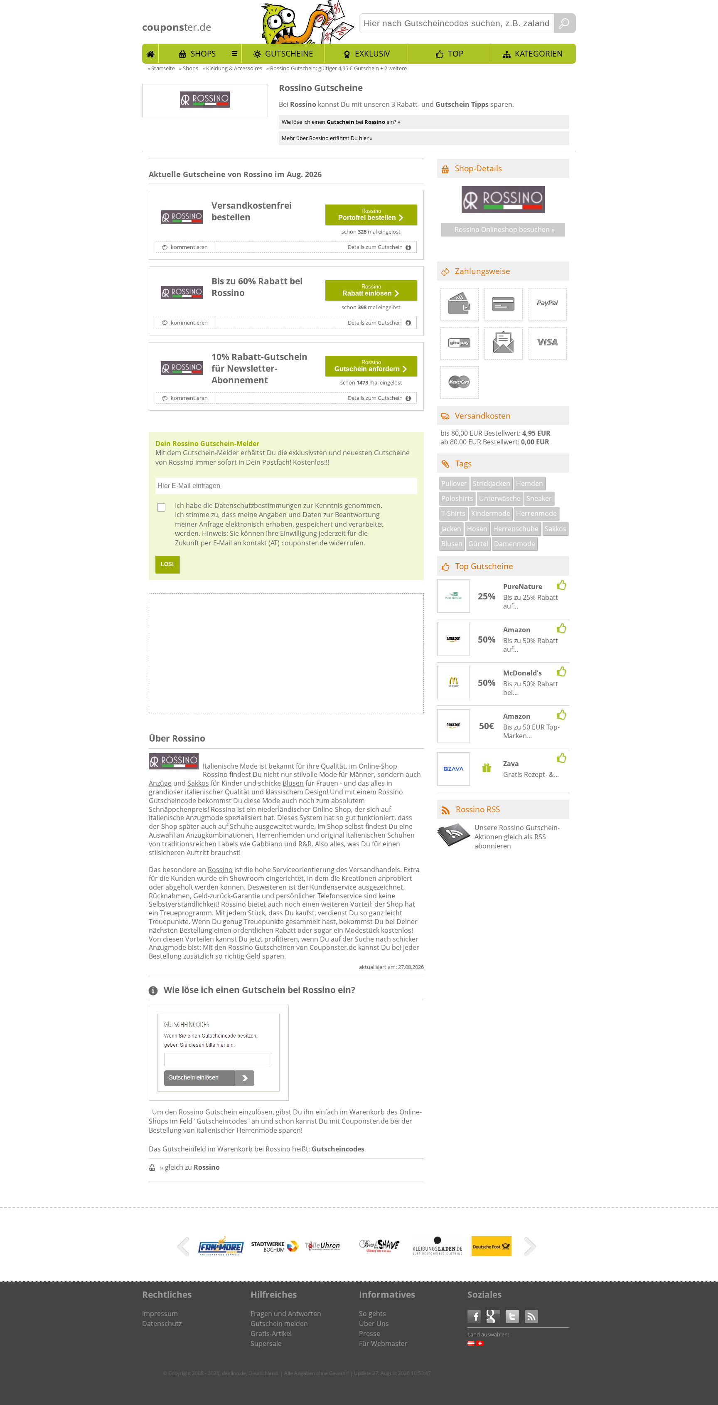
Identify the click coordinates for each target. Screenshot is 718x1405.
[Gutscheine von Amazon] (454, 639)
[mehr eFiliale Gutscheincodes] (491, 1260)
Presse (369, 1333)
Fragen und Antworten (286, 1313)
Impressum (160, 1313)
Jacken (451, 528)
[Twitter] (515, 1316)
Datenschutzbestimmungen (258, 505)
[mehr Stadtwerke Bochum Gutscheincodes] (275, 1250)
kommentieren (189, 247)
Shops (203, 53)
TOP (455, 53)
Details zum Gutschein (376, 247)
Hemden (529, 483)
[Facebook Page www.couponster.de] (477, 1316)
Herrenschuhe (515, 528)
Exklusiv (372, 53)
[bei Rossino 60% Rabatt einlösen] (182, 293)
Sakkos (198, 783)
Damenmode (514, 543)
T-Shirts (453, 513)
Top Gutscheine (484, 566)
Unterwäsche (500, 498)
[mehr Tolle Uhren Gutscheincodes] (323, 1250)
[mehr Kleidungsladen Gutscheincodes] (437, 1253)
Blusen (293, 783)
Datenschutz (162, 1323)
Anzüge (160, 783)
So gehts (372, 1313)
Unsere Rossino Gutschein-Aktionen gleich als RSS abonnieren (517, 837)
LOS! (167, 564)
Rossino (220, 869)
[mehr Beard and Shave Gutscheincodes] (379, 1252)
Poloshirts (457, 498)
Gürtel (478, 543)
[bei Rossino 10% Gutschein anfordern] (182, 369)
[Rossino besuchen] (503, 210)
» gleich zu (190, 1167)
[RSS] (531, 1316)
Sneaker (539, 498)
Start (150, 53)
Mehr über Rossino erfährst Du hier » (327, 138)
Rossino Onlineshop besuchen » (505, 229)
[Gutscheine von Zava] (454, 770)
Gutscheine (289, 53)
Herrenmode (536, 513)
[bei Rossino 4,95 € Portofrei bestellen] (182, 218)
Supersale (266, 1343)
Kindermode (490, 513)
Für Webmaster (383, 1343)
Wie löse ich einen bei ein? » (341, 122)
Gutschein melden (279, 1323)
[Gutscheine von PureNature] (454, 596)
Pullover (454, 483)
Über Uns (374, 1323)
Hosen (477, 528)
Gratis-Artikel (271, 1333)
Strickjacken (491, 483)
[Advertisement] (354, 655)
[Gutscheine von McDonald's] (454, 683)
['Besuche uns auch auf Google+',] (496, 1316)
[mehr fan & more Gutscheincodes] (221, 1256)
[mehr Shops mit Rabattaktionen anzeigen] (184, 1248)
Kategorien (539, 53)
